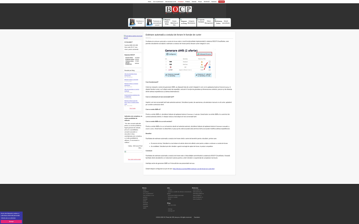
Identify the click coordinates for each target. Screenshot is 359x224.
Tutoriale (194, 1)
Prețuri (200, 1)
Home (149, 1)
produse (145, 197)
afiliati (169, 199)
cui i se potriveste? (148, 193)
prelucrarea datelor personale (175, 195)
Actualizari (181, 1)
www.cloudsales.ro (198, 197)
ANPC (144, 208)
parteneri (145, 204)
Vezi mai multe (171, 205)
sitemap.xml (171, 211)
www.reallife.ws (197, 190)
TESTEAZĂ (207, 1)
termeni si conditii (172, 197)
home (144, 190)
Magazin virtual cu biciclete (131, 79)
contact (170, 190)
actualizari (145, 191)
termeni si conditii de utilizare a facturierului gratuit (179, 192)
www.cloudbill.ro (197, 195)
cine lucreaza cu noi (148, 195)
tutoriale (145, 199)
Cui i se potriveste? (158, 1)
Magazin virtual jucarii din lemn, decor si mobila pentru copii (131, 102)
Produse (187, 1)
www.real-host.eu (197, 191)
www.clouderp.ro (197, 199)
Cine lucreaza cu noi (170, 1)
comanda (145, 206)
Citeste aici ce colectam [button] (8, 218)
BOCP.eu (138, 28)
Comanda (221, 1)
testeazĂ (145, 202)
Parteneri (213, 1)
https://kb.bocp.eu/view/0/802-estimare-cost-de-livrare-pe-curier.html (193, 169)
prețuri (144, 201)
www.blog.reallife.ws (198, 193)
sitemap (170, 209)
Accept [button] (11, 221)
